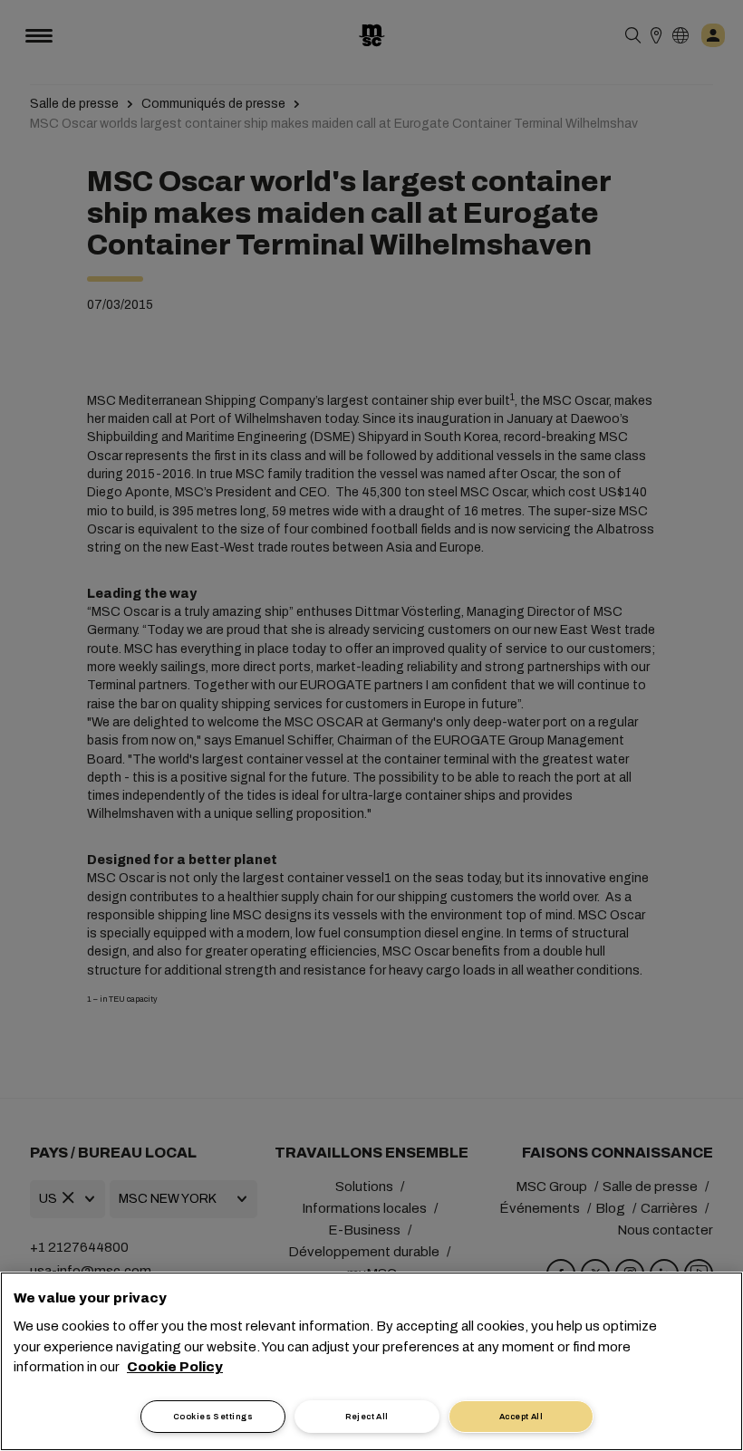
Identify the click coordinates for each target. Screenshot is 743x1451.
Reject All (367, 1416)
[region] (371, 1361)
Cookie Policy (175, 1367)
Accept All (521, 1416)
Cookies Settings (213, 1416)
